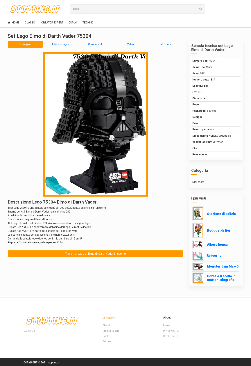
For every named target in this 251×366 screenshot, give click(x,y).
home (15, 22)
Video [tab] (130, 44)
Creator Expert (52, 22)
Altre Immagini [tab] (60, 44)
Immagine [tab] (25, 44)
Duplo (73, 22)
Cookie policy (171, 336)
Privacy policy (171, 330)
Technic (88, 22)
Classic (30, 22)
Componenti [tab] (95, 44)
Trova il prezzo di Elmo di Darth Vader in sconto (95, 253)
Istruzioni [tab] (165, 44)
